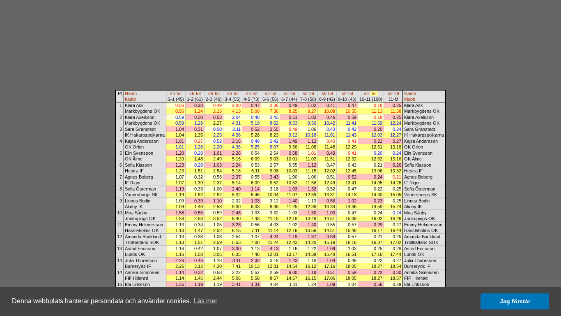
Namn (131, 93)
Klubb (130, 99)
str (172, 93)
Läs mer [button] (205, 300)
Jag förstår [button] (515, 301)
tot (179, 93)
